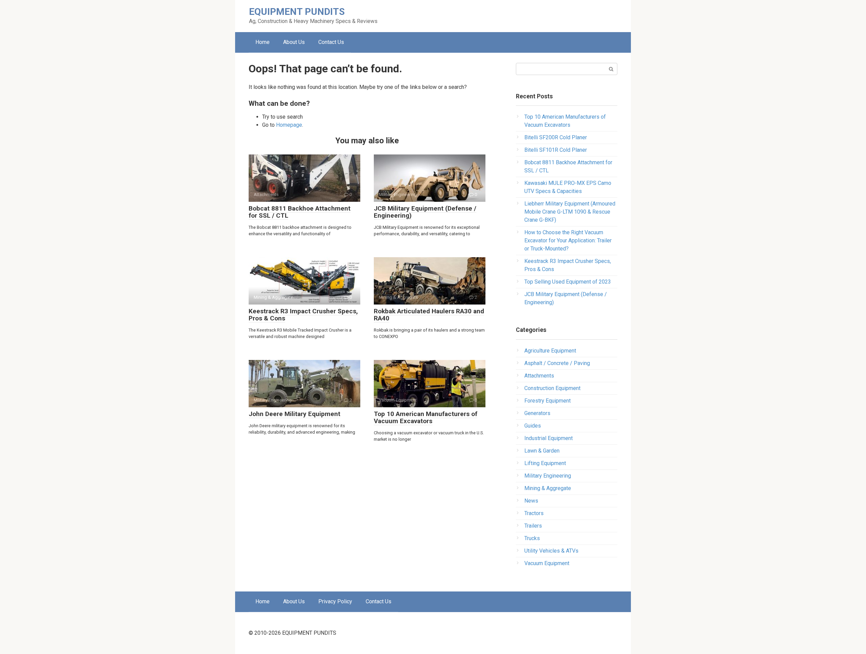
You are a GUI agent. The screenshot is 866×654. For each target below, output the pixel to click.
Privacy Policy (335, 601)
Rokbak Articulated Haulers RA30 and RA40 (429, 314)
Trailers (533, 526)
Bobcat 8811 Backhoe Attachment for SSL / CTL (299, 211)
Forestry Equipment (547, 400)
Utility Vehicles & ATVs (551, 551)
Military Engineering (547, 476)
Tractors (534, 513)
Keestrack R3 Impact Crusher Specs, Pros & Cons (303, 314)
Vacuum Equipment (546, 563)
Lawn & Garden (542, 450)
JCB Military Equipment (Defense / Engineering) (425, 211)
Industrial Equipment (548, 438)
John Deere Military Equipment (294, 414)
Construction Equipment (552, 388)
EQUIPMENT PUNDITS (297, 11)
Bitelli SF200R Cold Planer (555, 137)
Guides (532, 425)
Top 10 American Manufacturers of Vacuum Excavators (425, 417)
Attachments (539, 375)
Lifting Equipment (545, 463)
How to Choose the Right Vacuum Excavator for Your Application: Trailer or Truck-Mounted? (568, 240)
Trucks (532, 538)
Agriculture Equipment (550, 350)
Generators (537, 413)
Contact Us (331, 42)
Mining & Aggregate (547, 488)
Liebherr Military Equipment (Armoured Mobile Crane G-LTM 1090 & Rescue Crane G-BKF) (569, 211)
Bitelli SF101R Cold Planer (555, 150)
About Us (294, 42)
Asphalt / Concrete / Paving (557, 363)
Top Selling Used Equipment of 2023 (567, 281)
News (531, 501)
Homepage (289, 125)
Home (262, 42)
